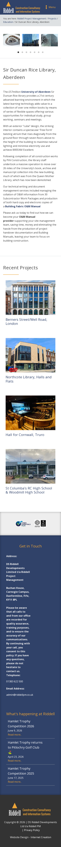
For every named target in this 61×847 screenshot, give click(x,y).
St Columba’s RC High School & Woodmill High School (29, 490)
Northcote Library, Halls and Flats (29, 379)
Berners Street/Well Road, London (26, 321)
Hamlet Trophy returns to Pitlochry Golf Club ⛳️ (25, 747)
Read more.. (14, 734)
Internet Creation (41, 837)
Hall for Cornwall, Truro (25, 435)
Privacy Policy (32, 830)
